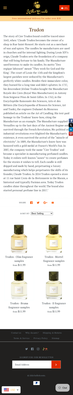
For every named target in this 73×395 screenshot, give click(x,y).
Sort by (25, 213)
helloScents (39, 375)
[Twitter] (26, 349)
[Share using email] (52, 202)
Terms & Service (22, 338)
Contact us (16, 332)
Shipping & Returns (52, 332)
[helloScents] (36, 8)
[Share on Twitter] (38, 202)
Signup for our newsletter (36, 357)
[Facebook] (32, 349)
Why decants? (32, 332)
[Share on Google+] (45, 202)
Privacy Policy (41, 338)
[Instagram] (38, 349)
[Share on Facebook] (31, 202)
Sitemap (55, 338)
